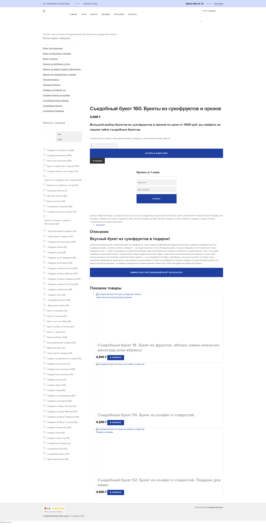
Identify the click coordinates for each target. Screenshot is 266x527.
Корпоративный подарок (61, 231)
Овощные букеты (51, 85)
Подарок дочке (57, 247)
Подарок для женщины (61, 242)
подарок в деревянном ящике (64, 358)
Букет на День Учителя (60, 326)
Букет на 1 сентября (59, 321)
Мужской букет (56, 348)
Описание (100, 225)
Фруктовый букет (114, 222)
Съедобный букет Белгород (55, 516)
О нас (83, 14)
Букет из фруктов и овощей (57, 53)
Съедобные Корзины (53, 111)
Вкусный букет (203, 215)
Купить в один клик (156, 153)
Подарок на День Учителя (203, 219)
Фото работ (119, 14)
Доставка (106, 14)
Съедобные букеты (122, 215)
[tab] (159, 225)
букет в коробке (57, 310)
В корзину (97, 160)
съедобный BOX (57, 448)
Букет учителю (58, 34)
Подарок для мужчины (60, 374)
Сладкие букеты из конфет (56, 95)
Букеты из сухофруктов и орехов (146, 215)
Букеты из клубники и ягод (56, 64)
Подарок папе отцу (58, 438)
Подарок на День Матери (153, 219)
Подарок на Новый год (54, 90)
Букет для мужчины (53, 48)
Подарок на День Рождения (178, 219)
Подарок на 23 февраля (61, 257)
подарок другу (56, 385)
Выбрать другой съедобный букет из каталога (157, 272)
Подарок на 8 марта (108, 219)
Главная (73, 14)
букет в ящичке (57, 316)
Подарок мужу (56, 252)
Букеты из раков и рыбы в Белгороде (62, 69)
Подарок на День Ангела (129, 219)
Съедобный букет (98, 222)
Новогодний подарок (60, 236)
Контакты (132, 14)
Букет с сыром (56, 332)
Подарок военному (58, 363)
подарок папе (56, 295)
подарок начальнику (59, 289)
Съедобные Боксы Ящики (56, 100)
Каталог (94, 14)
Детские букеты (169, 215)
